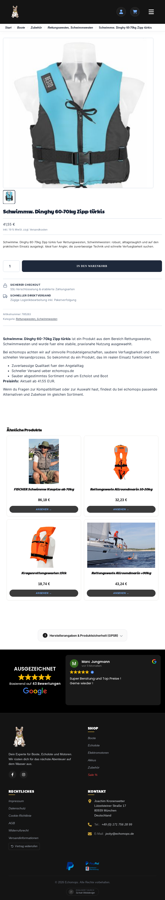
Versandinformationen (23, 838)
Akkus (92, 760)
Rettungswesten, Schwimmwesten (70, 27)
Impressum (16, 801)
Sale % (92, 774)
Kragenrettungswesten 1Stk (43, 573)
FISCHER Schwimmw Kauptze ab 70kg (44, 489)
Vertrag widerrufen (26, 846)
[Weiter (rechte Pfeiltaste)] (157, 450)
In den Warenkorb (92, 266)
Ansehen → (44, 509)
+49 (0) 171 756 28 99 (117, 824)
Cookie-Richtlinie (20, 815)
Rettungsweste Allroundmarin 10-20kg (121, 489)
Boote (21, 27)
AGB (12, 823)
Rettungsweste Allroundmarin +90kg (121, 573)
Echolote (94, 745)
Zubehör (36, 27)
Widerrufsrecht (19, 830)
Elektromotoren (98, 752)
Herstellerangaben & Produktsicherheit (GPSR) (81, 635)
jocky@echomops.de (119, 833)
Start (8, 27)
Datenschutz (17, 808)
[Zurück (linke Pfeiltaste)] (7, 450)
